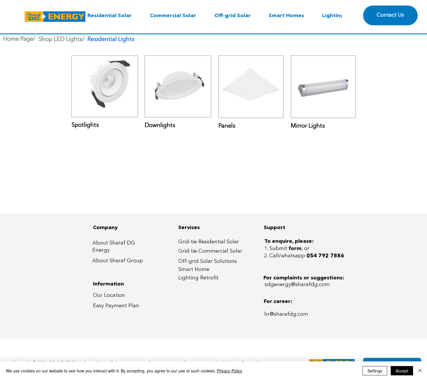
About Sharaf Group (117, 260)
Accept (402, 371)
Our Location (109, 295)
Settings (374, 371)
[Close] (420, 370)
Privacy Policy (229, 371)
